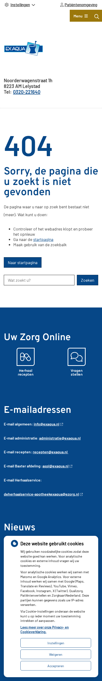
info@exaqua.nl (46, 424)
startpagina (43, 239)
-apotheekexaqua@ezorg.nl (56, 494)
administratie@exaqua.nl (60, 438)
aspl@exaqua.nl (55, 466)
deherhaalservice (18, 494)
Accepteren (55, 666)
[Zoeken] (97, 16)
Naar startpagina (22, 262)
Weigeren (55, 654)
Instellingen (55, 643)
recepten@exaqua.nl (50, 452)
